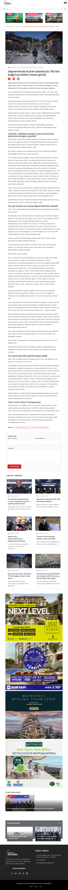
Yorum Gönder (14, 466)
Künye (31, 886)
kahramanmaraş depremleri (40, 427)
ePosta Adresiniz (40, 438)
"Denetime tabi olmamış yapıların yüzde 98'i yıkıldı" (45, 537)
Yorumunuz (11, 448)
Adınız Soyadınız (13, 438)
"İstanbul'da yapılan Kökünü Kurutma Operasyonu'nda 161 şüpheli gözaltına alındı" (19, 501)
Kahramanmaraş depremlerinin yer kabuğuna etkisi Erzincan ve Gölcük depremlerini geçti (48, 576)
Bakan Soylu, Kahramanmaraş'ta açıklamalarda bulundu (16, 538)
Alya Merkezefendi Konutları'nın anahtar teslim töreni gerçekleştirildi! (19, 836)
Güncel (18, 26)
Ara (65, 9)
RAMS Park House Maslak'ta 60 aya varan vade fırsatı (13, 18)
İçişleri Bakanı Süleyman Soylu (23, 427)
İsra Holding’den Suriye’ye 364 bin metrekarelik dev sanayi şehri (30, 808)
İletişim (36, 886)
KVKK (40, 886)
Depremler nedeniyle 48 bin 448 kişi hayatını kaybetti (48, 500)
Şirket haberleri (43, 828)
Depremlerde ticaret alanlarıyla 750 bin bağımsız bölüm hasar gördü (19, 576)
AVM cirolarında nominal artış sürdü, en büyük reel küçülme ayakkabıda (34, 17)
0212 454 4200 (41, 860)
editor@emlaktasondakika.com (45, 863)
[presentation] (59, 823)
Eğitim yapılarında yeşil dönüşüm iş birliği (53, 18)
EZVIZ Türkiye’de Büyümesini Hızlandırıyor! (47, 837)
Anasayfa (11, 26)
